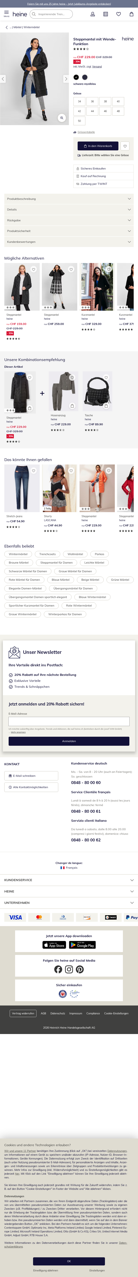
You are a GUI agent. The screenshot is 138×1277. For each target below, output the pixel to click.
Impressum (75, 1013)
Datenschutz (57, 1013)
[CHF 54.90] (22, 488)
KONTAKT (12, 764)
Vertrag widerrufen (23, 1013)
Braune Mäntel (19, 562)
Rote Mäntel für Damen (24, 579)
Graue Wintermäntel (22, 614)
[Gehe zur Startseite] (20, 14)
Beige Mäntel (90, 579)
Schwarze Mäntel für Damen (28, 571)
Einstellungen (97, 1270)
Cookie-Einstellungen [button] (116, 1013)
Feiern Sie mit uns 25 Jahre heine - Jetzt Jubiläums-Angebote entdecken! (69, 3)
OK (69, 1261)
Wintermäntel (32, 27)
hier (17, 1173)
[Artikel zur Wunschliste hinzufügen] (125, 146)
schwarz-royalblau (84, 84)
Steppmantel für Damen (56, 562)
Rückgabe (14, 220)
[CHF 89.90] (97, 391)
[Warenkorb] (131, 14)
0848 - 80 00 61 (86, 811)
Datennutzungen (117, 1151)
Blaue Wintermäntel (92, 597)
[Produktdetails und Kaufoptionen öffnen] (29, 408)
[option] (76, 77)
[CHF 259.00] (59, 287)
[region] (69, 1208)
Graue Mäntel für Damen (75, 571)
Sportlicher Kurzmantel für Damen (31, 605)
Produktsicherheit (19, 231)
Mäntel (17, 27)
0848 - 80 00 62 (86, 839)
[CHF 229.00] (63, 391)
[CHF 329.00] (97, 287)
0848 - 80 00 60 (86, 782)
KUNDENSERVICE (18, 880)
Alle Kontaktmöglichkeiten (30, 787)
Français (71, 867)
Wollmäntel (75, 554)
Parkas (99, 554)
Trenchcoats (47, 554)
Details (12, 209)
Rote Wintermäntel (79, 605)
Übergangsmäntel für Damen (73, 588)
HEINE (9, 891)
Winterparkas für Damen (65, 614)
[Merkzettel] (118, 14)
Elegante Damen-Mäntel (25, 588)
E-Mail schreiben (22, 777)
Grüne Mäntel (120, 579)
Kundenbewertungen (21, 242)
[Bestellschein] (105, 14)
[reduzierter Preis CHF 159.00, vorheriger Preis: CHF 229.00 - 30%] (22, 287)
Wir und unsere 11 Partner (20, 1151)
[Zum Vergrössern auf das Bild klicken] (62, 118)
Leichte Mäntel (94, 562)
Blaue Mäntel (61, 579)
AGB (43, 1013)
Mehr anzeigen (18, 732)
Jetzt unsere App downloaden (69, 936)
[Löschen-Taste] (69, 14)
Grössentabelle (86, 132)
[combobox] (56, 14)
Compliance (93, 1013)
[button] (6, 14)
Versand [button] (97, 66)
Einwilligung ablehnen (45, 1270)
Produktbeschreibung (21, 199)
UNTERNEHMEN (17, 903)
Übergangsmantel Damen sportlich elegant (38, 597)
